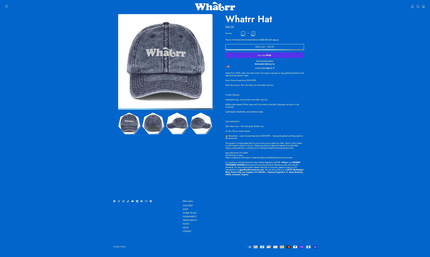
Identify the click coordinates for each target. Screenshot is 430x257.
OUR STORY (188, 205)
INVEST (186, 223)
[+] (253, 33)
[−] (243, 33)
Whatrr (123, 246)
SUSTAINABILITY (190, 216)
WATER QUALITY (190, 220)
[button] (418, 6)
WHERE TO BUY (190, 212)
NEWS (186, 227)
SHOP (185, 209)
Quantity (228, 33)
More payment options (264, 61)
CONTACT (187, 231)
